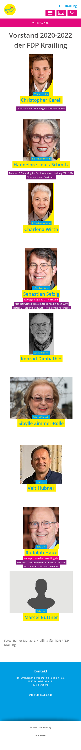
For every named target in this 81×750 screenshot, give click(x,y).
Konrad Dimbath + (41, 358)
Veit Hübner (41, 488)
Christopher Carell (41, 100)
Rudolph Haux (41, 552)
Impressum (40, 735)
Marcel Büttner (41, 617)
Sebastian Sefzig (41, 294)
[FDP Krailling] (10, 14)
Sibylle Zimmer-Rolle (41, 423)
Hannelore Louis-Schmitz (41, 164)
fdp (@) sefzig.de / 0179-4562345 (41, 299)
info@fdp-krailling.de (40, 694)
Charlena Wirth (41, 229)
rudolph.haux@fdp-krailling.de (41, 558)
